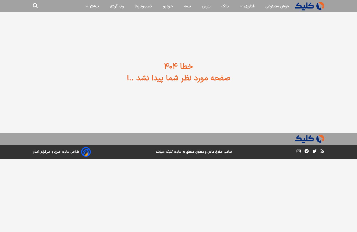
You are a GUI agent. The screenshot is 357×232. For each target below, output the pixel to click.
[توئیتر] (315, 152)
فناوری (249, 6)
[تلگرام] (307, 152)
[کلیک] (309, 6)
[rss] (322, 152)
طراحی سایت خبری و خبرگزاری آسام (56, 151)
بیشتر (93, 6)
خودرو (168, 6)
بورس (206, 6)
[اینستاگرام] (299, 152)
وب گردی (117, 6)
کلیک (169, 151)
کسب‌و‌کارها (143, 6)
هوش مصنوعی (277, 6)
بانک (225, 6)
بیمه (187, 6)
